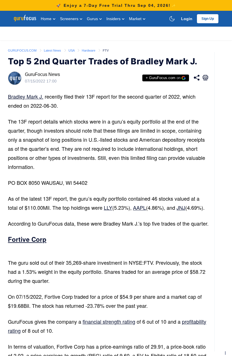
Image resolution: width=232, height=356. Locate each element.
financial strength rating (109, 321)
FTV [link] (106, 50)
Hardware (89, 50)
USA (71, 50)
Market (136, 18)
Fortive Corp (27, 239)
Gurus (93, 18)
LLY (108, 207)
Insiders (114, 18)
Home (47, 18)
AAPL (139, 207)
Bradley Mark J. (25, 96)
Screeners (70, 18)
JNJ (181, 207)
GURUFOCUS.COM (22, 50)
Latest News (53, 50)
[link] (22, 50)
